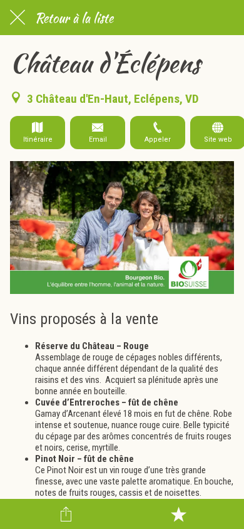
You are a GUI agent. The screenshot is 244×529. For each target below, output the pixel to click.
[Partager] (66, 514)
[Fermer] (17, 17)
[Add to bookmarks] (178, 514)
